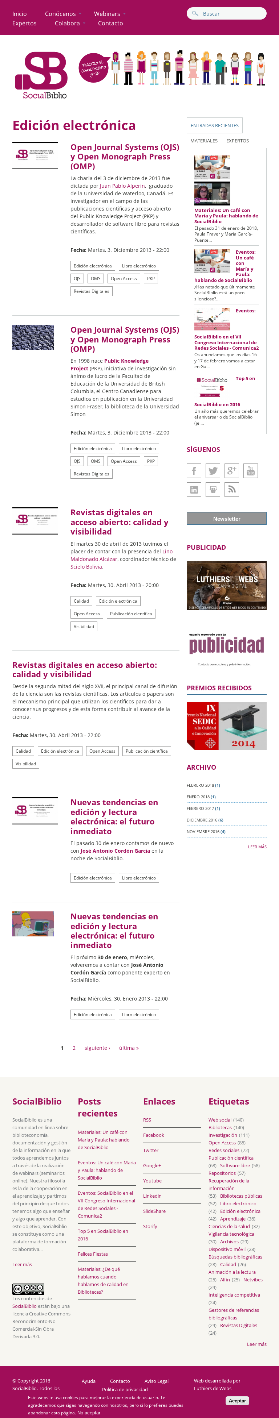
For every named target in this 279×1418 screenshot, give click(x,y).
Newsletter (226, 519)
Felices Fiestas (93, 1254)
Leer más (257, 846)
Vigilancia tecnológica (231, 1234)
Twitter (213, 470)
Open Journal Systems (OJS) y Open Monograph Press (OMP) (124, 156)
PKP (151, 278)
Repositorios (222, 1173)
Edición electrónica (93, 266)
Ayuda (89, 1381)
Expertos (24, 23)
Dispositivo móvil (227, 1249)
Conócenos (60, 14)
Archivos (229, 1241)
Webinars (107, 14)
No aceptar (88, 1412)
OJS (77, 278)
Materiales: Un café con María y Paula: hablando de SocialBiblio (226, 216)
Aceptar (237, 1401)
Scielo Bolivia (86, 566)
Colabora (67, 23)
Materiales (204, 140)
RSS (147, 1119)
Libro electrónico (139, 266)
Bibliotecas (220, 1127)
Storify (150, 1226)
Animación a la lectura (232, 1272)
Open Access (124, 278)
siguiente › (97, 1047)
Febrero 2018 (200, 785)
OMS (96, 278)
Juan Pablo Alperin (122, 185)
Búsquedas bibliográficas (235, 1256)
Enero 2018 (198, 796)
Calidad (81, 601)
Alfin (225, 1279)
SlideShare (213, 489)
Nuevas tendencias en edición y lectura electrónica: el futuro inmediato (114, 816)
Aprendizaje (233, 1218)
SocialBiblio (24, 1306)
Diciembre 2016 (202, 820)
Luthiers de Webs (212, 1388)
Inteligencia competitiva (234, 1295)
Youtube (250, 470)
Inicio (19, 14)
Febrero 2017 (200, 808)
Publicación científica (131, 614)
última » (129, 1047)
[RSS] (232, 489)
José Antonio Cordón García (115, 850)
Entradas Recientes (215, 125)
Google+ (232, 470)
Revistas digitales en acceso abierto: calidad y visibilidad (119, 522)
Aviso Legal (157, 1381)
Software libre (235, 1165)
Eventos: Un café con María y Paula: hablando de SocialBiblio (107, 1170)
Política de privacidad (125, 1389)
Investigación (223, 1135)
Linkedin (194, 489)
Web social (220, 1119)
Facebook (194, 470)
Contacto (110, 23)
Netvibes (253, 1279)
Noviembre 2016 (203, 831)
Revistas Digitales (91, 291)
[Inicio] (41, 98)
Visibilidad (84, 626)
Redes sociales (224, 1150)
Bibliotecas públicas (241, 1196)
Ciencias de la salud (229, 1226)
